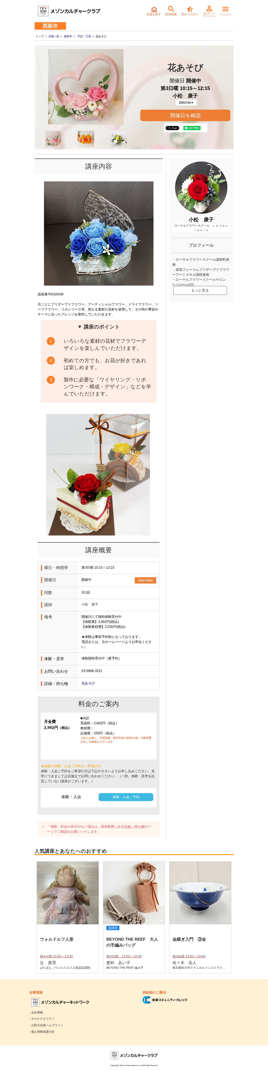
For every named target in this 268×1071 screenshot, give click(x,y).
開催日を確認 (185, 115)
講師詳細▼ (186, 102)
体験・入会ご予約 (126, 797)
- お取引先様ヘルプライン (46, 1025)
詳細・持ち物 (134, 826)
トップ (40, 36)
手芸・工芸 (84, 36)
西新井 (68, 36)
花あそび (88, 683)
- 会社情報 (36, 1012)
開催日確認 (145, 580)
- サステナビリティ (42, 1018)
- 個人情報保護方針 (42, 1031)
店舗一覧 (53, 36)
